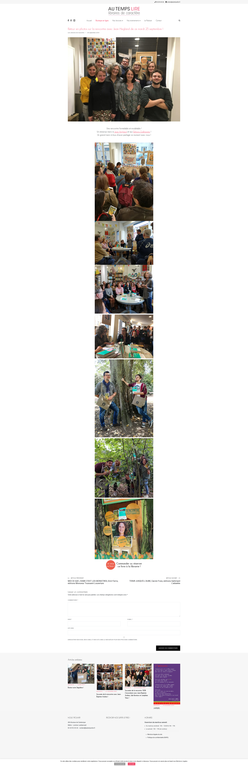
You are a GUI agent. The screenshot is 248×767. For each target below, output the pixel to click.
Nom (70, 619)
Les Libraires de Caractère (76, 32)
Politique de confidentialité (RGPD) (157, 737)
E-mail (130, 619)
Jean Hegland (120, 131)
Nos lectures (117, 20)
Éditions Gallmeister (141, 131)
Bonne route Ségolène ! (76, 688)
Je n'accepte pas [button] (119, 764)
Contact (159, 20)
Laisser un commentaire (168, 648)
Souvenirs (71, 684)
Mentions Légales (181, 761)
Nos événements (133, 20)
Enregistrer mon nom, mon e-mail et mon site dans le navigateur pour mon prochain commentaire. (103, 639)
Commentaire (73, 600)
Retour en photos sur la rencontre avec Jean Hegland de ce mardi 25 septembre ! (115, 29)
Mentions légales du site (154, 734)
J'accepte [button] (131, 764)
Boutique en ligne (102, 20)
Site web (71, 628)
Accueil (89, 20)
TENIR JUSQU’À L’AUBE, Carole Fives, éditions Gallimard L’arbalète (154, 580)
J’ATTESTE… (157, 708)
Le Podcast (148, 20)
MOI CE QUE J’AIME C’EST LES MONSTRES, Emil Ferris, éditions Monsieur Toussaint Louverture (93, 580)
